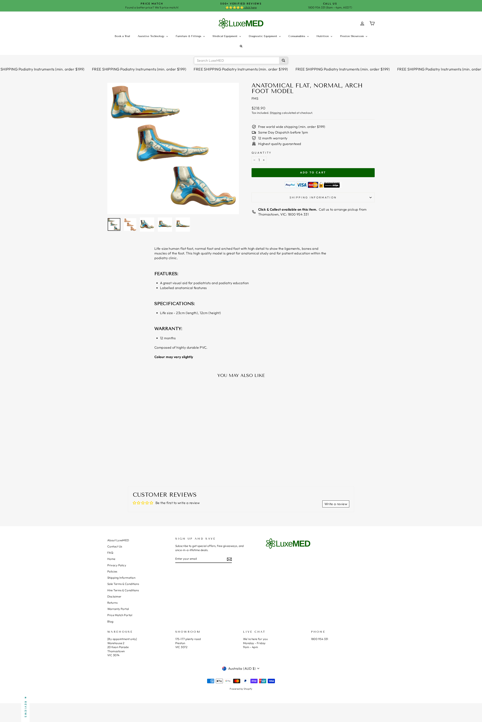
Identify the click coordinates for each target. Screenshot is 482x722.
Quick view (139, 446)
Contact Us (114, 546)
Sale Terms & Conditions (123, 584)
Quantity (262, 152)
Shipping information (313, 197)
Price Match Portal (119, 615)
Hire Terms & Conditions (123, 590)
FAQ (110, 552)
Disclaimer (114, 596)
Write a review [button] (335, 504)
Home (111, 559)
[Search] (283, 60)
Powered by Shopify (241, 688)
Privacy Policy (116, 565)
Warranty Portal (118, 609)
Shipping (275, 113)
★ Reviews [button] (25, 707)
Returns (112, 602)
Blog (110, 621)
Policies (112, 571)
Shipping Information (121, 577)
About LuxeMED (118, 540)
